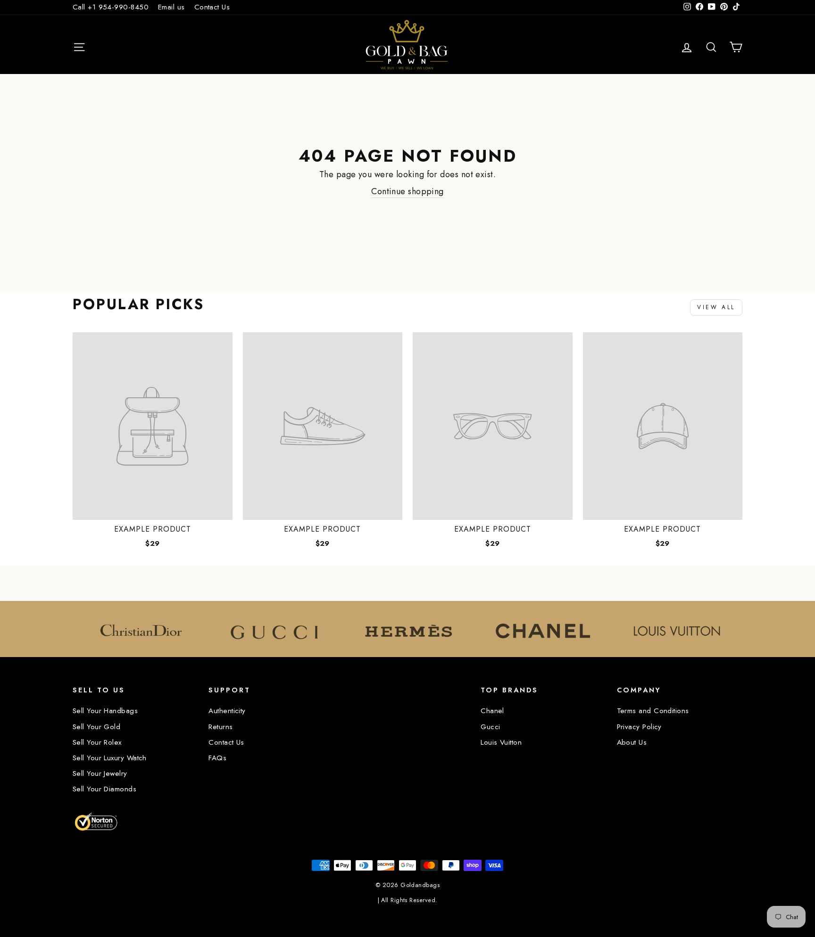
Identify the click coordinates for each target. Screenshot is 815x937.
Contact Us (212, 7)
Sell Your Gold (96, 727)
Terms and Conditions (653, 711)
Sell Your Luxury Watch (110, 758)
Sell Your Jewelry (100, 773)
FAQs (217, 758)
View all (716, 307)
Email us (171, 7)
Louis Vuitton (501, 742)
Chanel (492, 711)
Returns (220, 727)
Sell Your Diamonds (104, 789)
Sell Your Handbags (105, 711)
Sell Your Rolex (97, 742)
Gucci (490, 727)
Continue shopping (407, 191)
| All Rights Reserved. (408, 900)
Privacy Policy (639, 727)
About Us (632, 742)
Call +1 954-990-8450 (111, 7)
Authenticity (226, 711)
